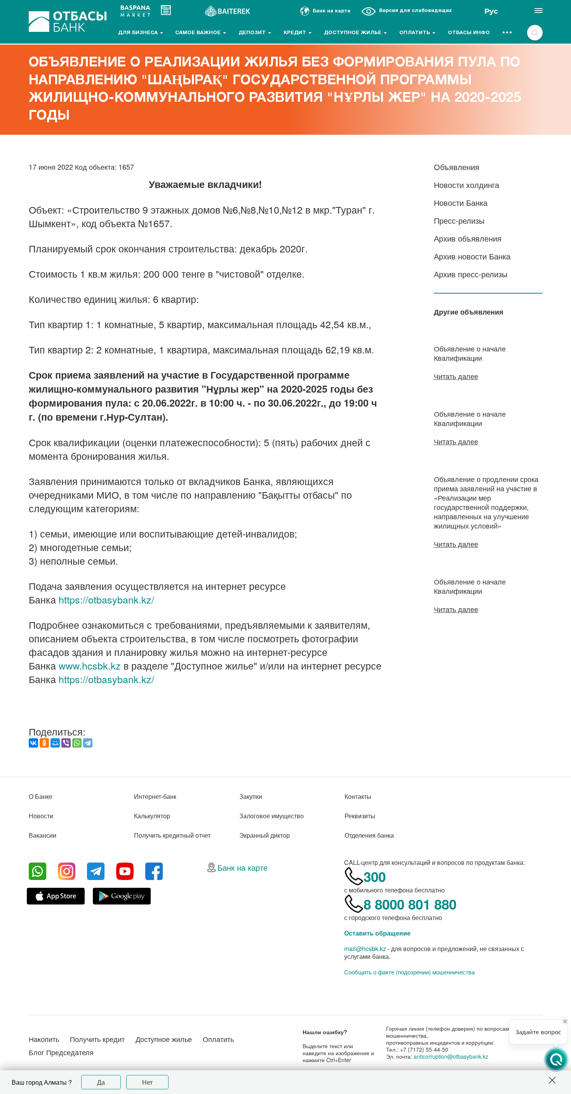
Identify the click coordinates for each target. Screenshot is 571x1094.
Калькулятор (152, 815)
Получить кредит (97, 1039)
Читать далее (456, 376)
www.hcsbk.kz (90, 665)
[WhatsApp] (77, 743)
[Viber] (66, 743)
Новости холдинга (466, 184)
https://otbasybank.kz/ (106, 599)
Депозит (252, 33)
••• (507, 33)
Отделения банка (369, 835)
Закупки (250, 796)
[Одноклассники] (44, 743)
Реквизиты (360, 815)
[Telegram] (87, 743)
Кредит (296, 33)
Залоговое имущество (271, 815)
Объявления (456, 166)
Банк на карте (243, 867)
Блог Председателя (61, 1052)
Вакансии (42, 835)
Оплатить (415, 33)
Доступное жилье (353, 33)
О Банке (40, 796)
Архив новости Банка (472, 256)
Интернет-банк (155, 796)
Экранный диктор (264, 835)
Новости (41, 815)
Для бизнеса (138, 33)
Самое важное (198, 33)
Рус (491, 11)
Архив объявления (467, 238)
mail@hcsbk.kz (365, 948)
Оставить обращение (377, 933)
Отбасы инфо (469, 33)
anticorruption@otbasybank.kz (451, 1056)
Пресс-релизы (459, 220)
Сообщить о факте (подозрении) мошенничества (409, 972)
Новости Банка (460, 202)
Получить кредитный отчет (172, 835)
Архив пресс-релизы (470, 274)
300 (375, 876)
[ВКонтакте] (33, 743)
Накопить (44, 1039)
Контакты (358, 796)
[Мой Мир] (55, 743)
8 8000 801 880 (410, 904)
